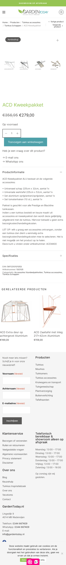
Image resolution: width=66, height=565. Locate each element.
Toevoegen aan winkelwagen (25, 142)
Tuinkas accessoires (31, 22)
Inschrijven (12, 420)
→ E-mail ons (10, 157)
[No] (62, 553)
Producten (15, 22)
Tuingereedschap (44, 386)
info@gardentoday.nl (13, 534)
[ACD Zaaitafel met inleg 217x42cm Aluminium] (50, 311)
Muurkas (39, 369)
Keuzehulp (7, 481)
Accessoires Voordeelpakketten (28, 272)
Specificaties (10, 255)
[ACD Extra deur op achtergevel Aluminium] (16, 311)
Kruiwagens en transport (48, 382)
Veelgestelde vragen (13, 449)
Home (5, 22)
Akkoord (26, 560)
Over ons (7, 490)
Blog (4, 477)
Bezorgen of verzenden (14, 440)
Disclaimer (7, 462)
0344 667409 (20, 523)
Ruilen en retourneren (13, 445)
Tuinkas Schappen (12, 25)
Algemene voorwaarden (14, 454)
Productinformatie (13, 172)
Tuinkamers (41, 373)
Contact (6, 499)
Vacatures (7, 494)
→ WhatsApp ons (12, 161)
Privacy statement (11, 458)
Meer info (40, 560)
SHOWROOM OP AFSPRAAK (33, 3)
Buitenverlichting (44, 395)
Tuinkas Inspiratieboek (14, 486)
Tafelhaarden (42, 399)
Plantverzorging (43, 391)
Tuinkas (39, 364)
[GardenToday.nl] (33, 12)
